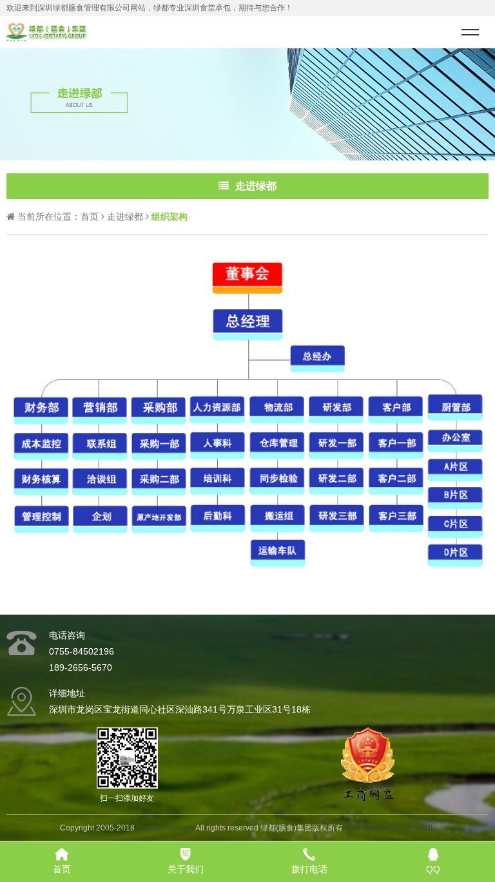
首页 (90, 216)
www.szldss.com (165, 827)
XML (427, 827)
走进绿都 (125, 216)
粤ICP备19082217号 (381, 827)
